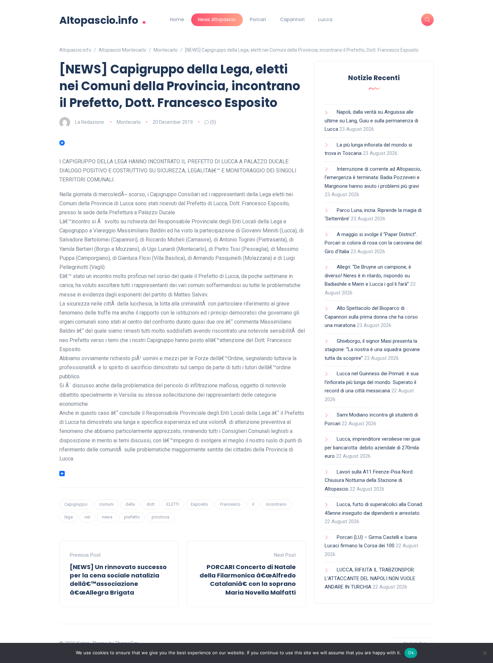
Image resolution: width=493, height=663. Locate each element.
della (130, 504)
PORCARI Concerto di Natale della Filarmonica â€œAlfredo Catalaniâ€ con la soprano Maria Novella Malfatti (248, 580)
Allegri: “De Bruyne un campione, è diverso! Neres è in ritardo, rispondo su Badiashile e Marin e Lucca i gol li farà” (368, 275)
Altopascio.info (102, 19)
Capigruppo (76, 504)
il (253, 504)
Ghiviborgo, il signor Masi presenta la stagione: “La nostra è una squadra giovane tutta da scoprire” (372, 349)
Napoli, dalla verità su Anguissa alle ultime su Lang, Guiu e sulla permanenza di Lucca (371, 120)
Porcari (258, 19)
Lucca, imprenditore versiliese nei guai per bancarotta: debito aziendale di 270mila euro (372, 447)
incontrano (276, 504)
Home (177, 19)
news (107, 516)
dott (151, 504)
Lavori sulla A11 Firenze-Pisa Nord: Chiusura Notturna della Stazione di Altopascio (369, 480)
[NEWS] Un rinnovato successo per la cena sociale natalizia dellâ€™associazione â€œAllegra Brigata (118, 580)
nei (87, 516)
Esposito (199, 504)
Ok (411, 652)
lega (68, 516)
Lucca (325, 19)
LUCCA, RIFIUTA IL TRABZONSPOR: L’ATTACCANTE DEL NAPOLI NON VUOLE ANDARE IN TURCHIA (370, 578)
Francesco (230, 504)
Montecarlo (129, 122)
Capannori (292, 19)
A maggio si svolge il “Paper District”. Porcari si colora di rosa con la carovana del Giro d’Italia (373, 243)
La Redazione (89, 122)
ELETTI (172, 504)
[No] (484, 653)
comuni (106, 504)
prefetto (132, 516)
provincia (160, 516)
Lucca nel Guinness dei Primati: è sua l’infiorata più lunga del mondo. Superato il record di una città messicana (372, 382)
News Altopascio (217, 19)
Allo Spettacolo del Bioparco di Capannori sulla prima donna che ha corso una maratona (371, 316)
